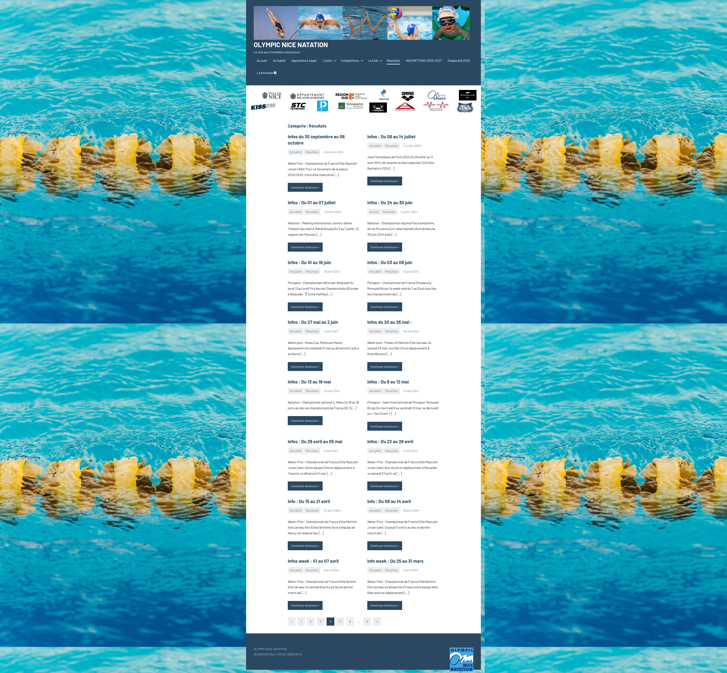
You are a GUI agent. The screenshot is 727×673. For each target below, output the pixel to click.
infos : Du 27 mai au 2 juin (313, 322)
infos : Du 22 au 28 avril (390, 441)
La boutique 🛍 (267, 72)
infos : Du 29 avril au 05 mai (315, 441)
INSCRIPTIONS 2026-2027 (424, 60)
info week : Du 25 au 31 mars (395, 561)
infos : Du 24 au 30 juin (389, 202)
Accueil (262, 60)
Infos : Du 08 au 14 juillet (391, 136)
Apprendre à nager (304, 60)
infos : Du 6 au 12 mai (388, 381)
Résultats (393, 60)
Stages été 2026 (459, 60)
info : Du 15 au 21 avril (309, 501)
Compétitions (350, 60)
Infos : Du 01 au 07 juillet (312, 202)
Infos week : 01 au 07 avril (313, 561)
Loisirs (327, 60)
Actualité (279, 60)
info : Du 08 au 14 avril (389, 501)
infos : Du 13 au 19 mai (309, 381)
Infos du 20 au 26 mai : (389, 322)
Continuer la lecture (304, 187)
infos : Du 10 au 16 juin (309, 262)
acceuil (374, 212)
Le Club (373, 60)
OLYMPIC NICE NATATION (291, 44)
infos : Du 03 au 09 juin (389, 262)
